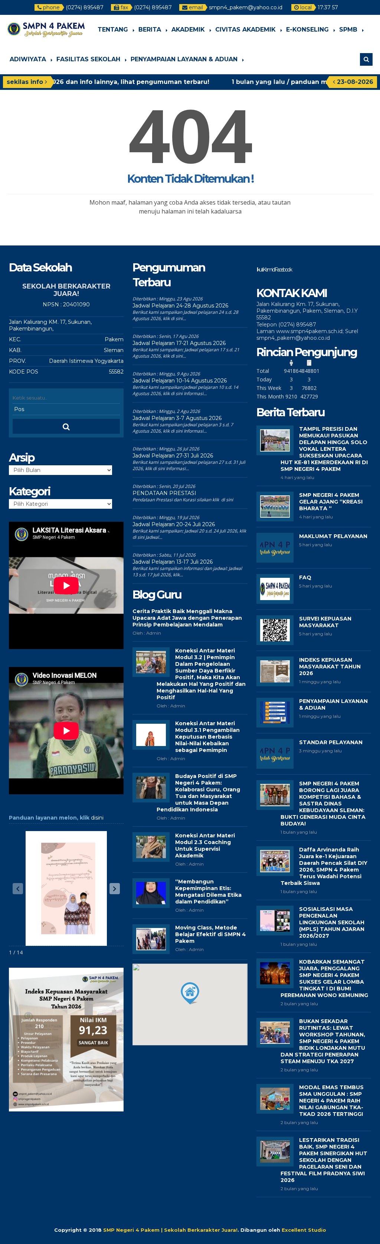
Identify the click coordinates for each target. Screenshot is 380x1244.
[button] (114, 888)
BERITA (149, 29)
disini (97, 817)
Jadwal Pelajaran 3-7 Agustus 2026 (177, 418)
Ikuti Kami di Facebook (273, 269)
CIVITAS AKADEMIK (245, 29)
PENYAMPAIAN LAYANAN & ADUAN (184, 59)
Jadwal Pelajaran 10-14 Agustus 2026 (179, 380)
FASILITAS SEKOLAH (88, 59)
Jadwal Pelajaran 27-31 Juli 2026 (172, 455)
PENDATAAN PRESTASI (164, 493)
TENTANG (113, 29)
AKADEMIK (188, 29)
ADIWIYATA (28, 59)
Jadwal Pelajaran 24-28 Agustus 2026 (180, 305)
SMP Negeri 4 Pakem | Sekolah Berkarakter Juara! (170, 1230)
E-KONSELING (307, 29)
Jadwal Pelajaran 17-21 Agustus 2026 (179, 343)
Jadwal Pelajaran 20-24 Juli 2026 (173, 524)
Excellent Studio (304, 1230)
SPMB (348, 29)
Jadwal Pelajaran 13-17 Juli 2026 (172, 562)
